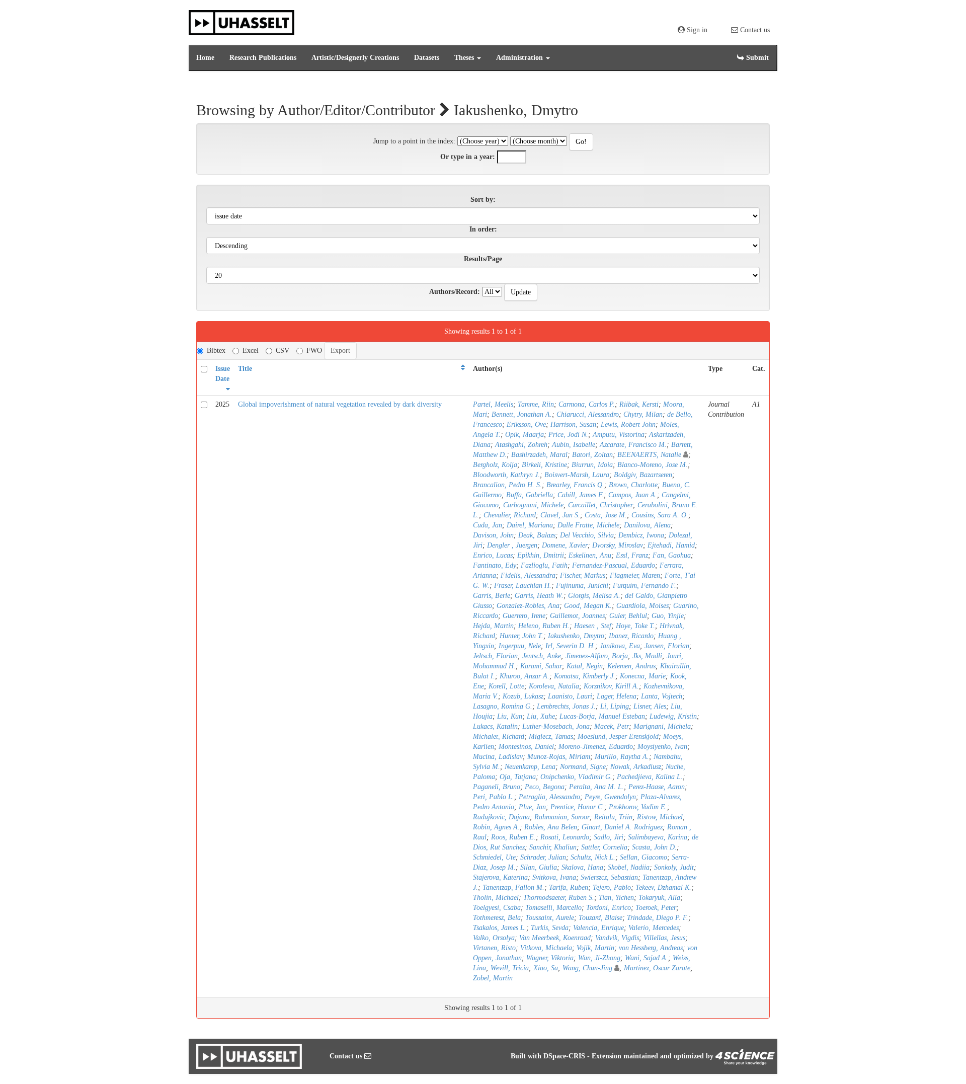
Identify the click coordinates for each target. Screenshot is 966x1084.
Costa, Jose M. (606, 515)
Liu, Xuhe (541, 716)
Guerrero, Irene (524, 616)
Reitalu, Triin (613, 817)
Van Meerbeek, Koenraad (555, 938)
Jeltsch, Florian (495, 656)
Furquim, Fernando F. (644, 585)
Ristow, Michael (660, 817)
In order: (483, 229)
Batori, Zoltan (592, 454)
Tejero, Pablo (612, 887)
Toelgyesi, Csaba (497, 907)
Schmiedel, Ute (494, 857)
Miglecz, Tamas (551, 736)
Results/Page (483, 259)
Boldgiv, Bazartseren (643, 475)
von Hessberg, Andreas (651, 948)
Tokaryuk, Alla (659, 897)
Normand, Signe (583, 766)
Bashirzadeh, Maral (539, 454)
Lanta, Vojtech (661, 696)
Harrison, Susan (573, 424)
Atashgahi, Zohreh (521, 444)
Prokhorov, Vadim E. (638, 807)
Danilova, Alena (647, 525)
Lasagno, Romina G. (502, 706)
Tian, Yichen (616, 897)
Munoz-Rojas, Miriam (558, 756)
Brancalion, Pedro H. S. (507, 485)
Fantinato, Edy (494, 565)
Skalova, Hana (582, 867)
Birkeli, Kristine (544, 465)
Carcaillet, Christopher (600, 505)
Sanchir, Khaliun (553, 847)
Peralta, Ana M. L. (596, 787)
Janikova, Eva (620, 646)
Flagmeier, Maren (635, 575)
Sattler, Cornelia (604, 847)
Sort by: (483, 199)
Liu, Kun (509, 716)
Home (205, 57)
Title (245, 368)
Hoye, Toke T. (635, 626)
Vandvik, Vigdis (617, 938)
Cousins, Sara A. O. (659, 515)
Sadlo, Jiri (608, 837)
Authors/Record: (454, 291)
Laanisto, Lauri (570, 696)
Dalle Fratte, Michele (588, 525)
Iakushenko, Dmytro (576, 636)
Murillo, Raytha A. (622, 756)
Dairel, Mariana (530, 525)
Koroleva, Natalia (554, 686)
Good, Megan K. (588, 605)
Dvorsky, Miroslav (617, 545)
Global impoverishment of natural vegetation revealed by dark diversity (340, 404)
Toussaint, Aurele (549, 917)
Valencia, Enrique (598, 928)
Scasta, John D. (654, 847)
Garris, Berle (491, 595)
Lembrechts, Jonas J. (566, 706)
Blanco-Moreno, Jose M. (652, 465)
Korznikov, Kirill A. (611, 686)
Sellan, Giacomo (643, 857)
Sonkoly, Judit (674, 867)
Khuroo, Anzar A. (524, 676)
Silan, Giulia (538, 867)
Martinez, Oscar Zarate (657, 968)
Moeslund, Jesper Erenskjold (618, 736)
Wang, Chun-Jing (587, 968)
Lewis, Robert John (628, 424)
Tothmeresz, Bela (497, 917)
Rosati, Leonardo (564, 837)
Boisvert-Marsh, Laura (576, 475)
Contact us (754, 30)
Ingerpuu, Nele (520, 646)
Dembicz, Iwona (641, 535)
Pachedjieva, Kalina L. (650, 777)
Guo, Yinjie (668, 616)
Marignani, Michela (662, 726)
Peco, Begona (545, 787)
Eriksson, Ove (526, 424)
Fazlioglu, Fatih (544, 565)
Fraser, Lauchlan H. (522, 585)
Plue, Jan (532, 807)
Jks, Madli (647, 656)
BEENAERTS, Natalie (649, 454)
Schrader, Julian (543, 857)
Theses (465, 57)
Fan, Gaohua (672, 555)
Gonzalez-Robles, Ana (528, 605)
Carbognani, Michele (533, 505)
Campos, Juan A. (632, 495)
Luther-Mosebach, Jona (556, 726)
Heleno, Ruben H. (544, 626)
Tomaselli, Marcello (553, 907)
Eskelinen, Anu (590, 555)
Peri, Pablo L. (493, 797)
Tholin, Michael (496, 897)
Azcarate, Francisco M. (633, 444)
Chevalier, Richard (510, 515)
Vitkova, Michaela (546, 948)
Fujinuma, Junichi (582, 585)
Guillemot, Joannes (577, 616)
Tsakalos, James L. (499, 928)
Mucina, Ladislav (498, 756)
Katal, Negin (585, 666)
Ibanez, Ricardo (631, 636)
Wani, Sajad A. (646, 958)
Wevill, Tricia (510, 968)
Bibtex (216, 350)
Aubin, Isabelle (573, 444)
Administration (520, 57)
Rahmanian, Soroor (562, 817)
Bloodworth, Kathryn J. (506, 475)
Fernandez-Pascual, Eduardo (613, 565)
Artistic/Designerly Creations (355, 57)
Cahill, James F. (580, 495)
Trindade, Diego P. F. (657, 917)
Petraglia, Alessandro (549, 797)
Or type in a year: (467, 157)
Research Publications (262, 57)
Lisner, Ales (649, 706)
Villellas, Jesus (664, 938)
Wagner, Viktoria (550, 958)
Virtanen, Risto (494, 948)
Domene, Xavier (565, 545)
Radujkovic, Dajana (501, 817)
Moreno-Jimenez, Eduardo (595, 746)
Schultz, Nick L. (593, 857)
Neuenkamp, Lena (530, 766)
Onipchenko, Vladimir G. (576, 777)
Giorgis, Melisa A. (594, 595)
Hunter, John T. (521, 636)
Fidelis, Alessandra (528, 575)
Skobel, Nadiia (629, 867)
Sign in (696, 30)
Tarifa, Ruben (568, 887)
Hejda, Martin (493, 626)
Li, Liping (614, 706)
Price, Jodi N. (568, 434)
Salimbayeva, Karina (657, 837)
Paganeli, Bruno (496, 787)
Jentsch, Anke (541, 656)
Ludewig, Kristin (673, 716)
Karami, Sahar (541, 666)
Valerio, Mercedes (653, 928)
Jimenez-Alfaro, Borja (597, 656)
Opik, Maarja (524, 434)
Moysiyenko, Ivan (662, 746)
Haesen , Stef (592, 626)
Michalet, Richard (498, 736)
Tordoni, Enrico (608, 907)
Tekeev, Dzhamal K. (663, 887)
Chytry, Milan (643, 414)
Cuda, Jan (487, 525)
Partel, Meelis (493, 404)
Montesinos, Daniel (526, 746)
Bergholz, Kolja (495, 465)
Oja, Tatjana (518, 777)
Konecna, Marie (643, 676)
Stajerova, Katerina (500, 877)
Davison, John (493, 535)
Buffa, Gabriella (529, 495)
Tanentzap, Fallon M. (513, 887)
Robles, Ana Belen (550, 827)
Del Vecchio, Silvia (587, 535)
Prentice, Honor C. (577, 807)
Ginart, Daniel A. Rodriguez (622, 827)
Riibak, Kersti (639, 404)
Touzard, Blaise (600, 917)
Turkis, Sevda (550, 928)
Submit (756, 57)
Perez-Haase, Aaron (656, 787)
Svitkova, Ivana (554, 877)
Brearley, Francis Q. (575, 485)
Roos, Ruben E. (513, 837)
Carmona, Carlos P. (586, 404)
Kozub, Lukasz (523, 696)
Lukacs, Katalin (495, 726)
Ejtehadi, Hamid (671, 545)
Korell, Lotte (506, 686)
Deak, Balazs (536, 535)
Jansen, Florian (667, 646)
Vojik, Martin (595, 948)
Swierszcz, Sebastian (609, 877)
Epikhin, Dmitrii (540, 555)
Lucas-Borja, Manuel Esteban (602, 716)
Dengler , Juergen (512, 545)
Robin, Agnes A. (496, 827)
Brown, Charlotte (633, 485)
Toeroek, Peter (655, 907)
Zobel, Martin (493, 978)
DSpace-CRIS (564, 1056)
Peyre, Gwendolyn (610, 797)
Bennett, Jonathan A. (522, 414)
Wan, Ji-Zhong (599, 958)
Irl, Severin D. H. (570, 646)
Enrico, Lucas (493, 555)
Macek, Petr (611, 726)
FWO (314, 350)
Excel (251, 350)
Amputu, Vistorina (619, 434)
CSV (282, 350)
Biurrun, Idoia (592, 465)
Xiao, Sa (545, 968)
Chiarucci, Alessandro (587, 414)
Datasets (426, 57)
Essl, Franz (632, 555)
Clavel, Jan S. (560, 515)
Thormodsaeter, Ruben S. (558, 897)
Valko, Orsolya (494, 938)
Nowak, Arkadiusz (635, 766)
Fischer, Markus (582, 575)
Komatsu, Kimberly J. (584, 676)
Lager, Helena (616, 696)
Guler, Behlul (628, 616)
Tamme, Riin (536, 404)
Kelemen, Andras (631, 666)
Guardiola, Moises (642, 605)
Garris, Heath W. (539, 595)
